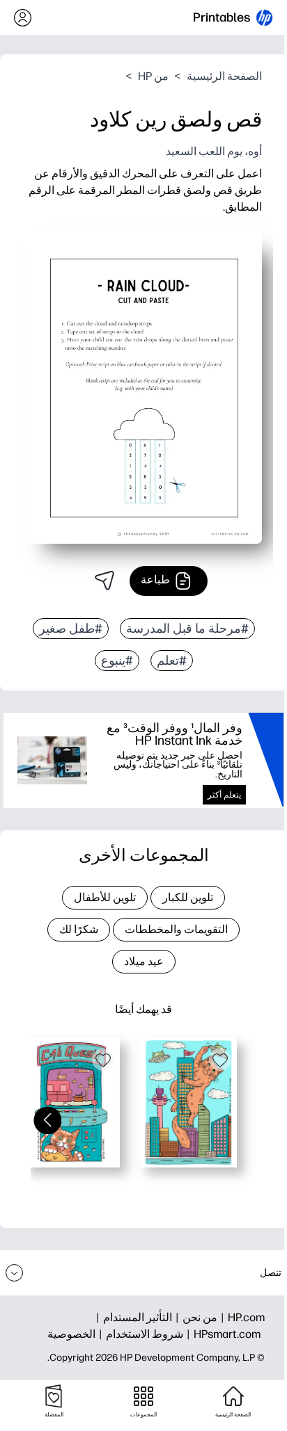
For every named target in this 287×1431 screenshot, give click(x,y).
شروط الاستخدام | (139, 1334)
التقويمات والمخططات (176, 929)
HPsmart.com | (222, 1334)
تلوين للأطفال (105, 897)
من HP (153, 76)
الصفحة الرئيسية (224, 76)
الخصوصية (71, 1334)
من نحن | (194, 1317)
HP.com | (241, 1317)
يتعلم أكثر (224, 795)
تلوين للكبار (187, 897)
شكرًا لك (78, 929)
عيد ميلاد (144, 961)
